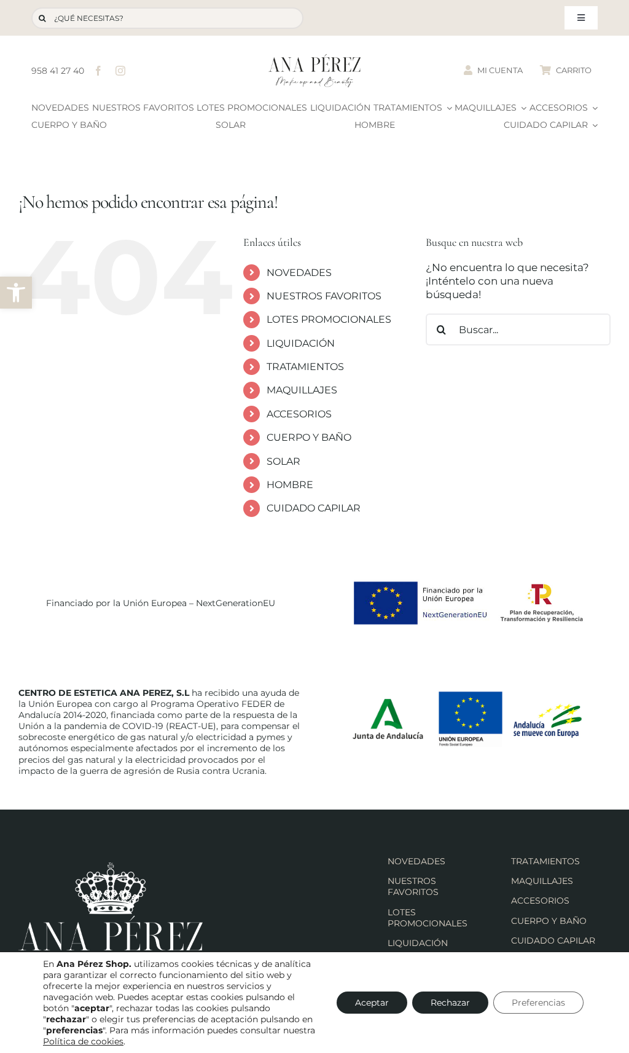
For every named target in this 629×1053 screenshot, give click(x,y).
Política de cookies (83, 1041)
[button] (16, 293)
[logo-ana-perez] (314, 59)
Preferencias (538, 1002)
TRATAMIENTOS (305, 367)
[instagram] (120, 71)
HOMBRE (290, 485)
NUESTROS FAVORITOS (324, 296)
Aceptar (372, 1002)
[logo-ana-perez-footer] (110, 867)
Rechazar (450, 1002)
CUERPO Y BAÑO (309, 437)
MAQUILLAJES (302, 390)
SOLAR (283, 461)
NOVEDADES (299, 272)
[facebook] (98, 71)
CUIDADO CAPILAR (314, 508)
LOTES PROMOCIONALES (329, 319)
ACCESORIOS (299, 414)
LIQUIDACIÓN (301, 343)
